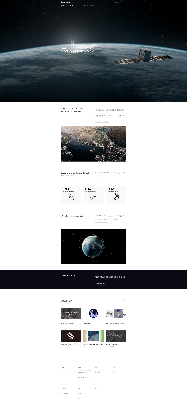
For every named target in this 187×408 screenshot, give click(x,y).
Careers (119, 2)
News (92, 5)
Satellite (77, 5)
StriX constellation (98, 372)
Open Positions (97, 391)
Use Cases (113, 372)
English (122, 2)
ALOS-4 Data (63, 372)
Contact (122, 5)
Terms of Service (113, 405)
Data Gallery (85, 5)
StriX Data (62, 370)
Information (80, 393)
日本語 (125, 2)
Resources (113, 367)
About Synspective (64, 388)
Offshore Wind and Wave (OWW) (83, 377)
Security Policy (106, 405)
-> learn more (124, 300)
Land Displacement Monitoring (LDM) (84, 370)
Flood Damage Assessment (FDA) (83, 372)
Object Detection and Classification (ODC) (85, 382)
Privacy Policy (100, 405)
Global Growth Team (101, 283)
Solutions (70, 5)
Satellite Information (100, 223)
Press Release (80, 391)
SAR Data (63, 5)
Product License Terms (121, 405)
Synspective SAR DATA (101, 121)
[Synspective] (82, 2)
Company (62, 391)
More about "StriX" (98, 370)
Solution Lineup (100, 179)
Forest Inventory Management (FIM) (84, 379)
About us (115, 2)
